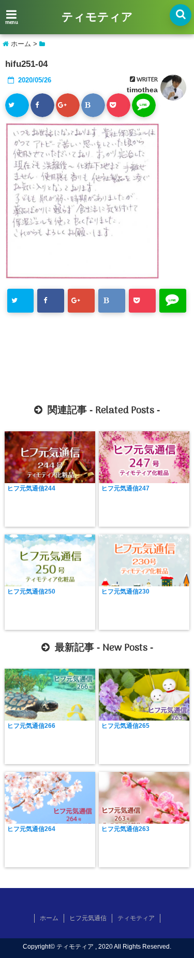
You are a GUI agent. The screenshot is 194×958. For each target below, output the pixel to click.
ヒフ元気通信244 (31, 488)
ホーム (49, 918)
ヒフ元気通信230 (125, 591)
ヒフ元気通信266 (31, 725)
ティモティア (97, 17)
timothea (142, 90)
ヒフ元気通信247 (125, 488)
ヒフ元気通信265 (125, 725)
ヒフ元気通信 (88, 918)
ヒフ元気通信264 (31, 829)
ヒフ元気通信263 (125, 829)
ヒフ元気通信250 (31, 591)
